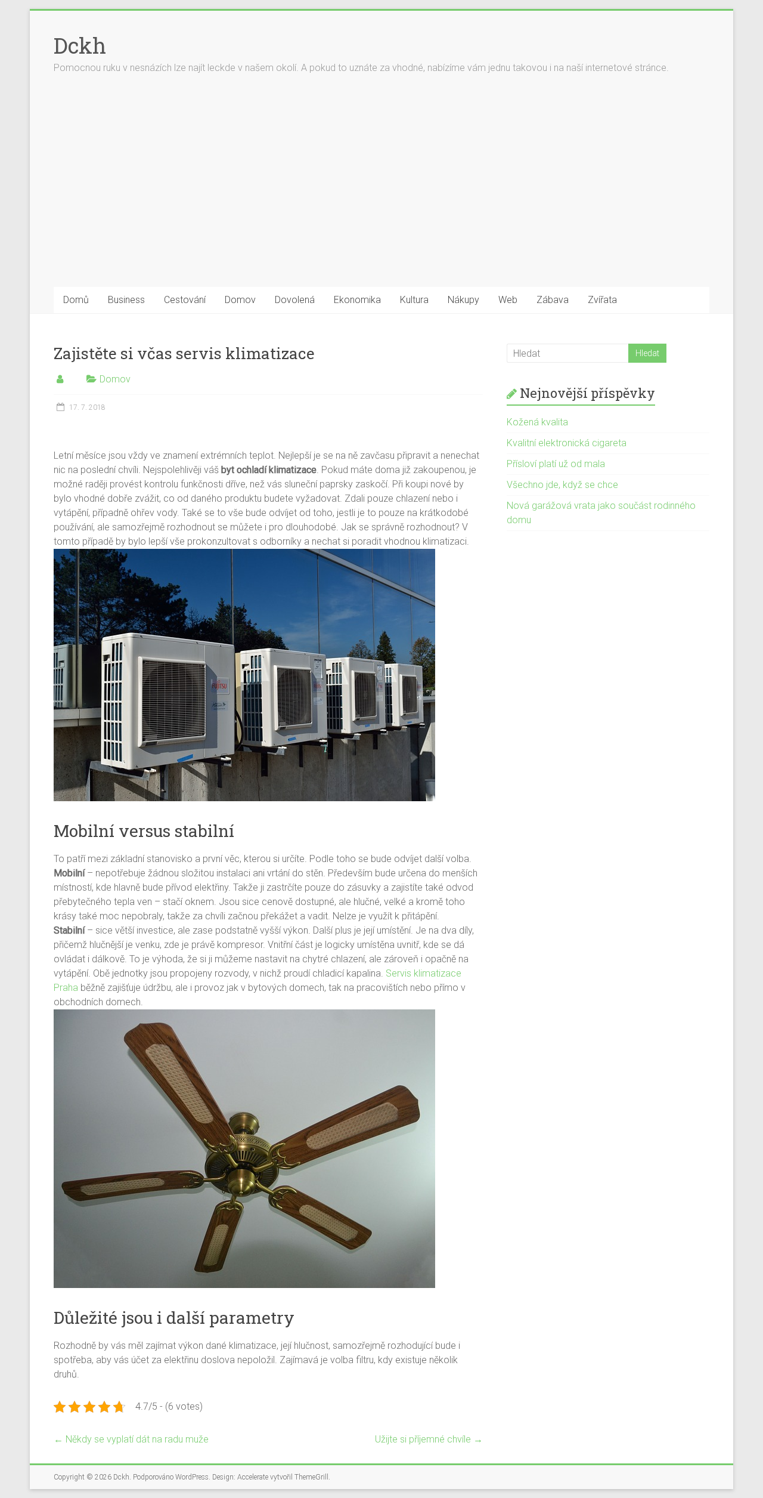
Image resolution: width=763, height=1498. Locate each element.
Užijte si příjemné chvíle (429, 1439)
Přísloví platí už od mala (556, 464)
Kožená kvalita (537, 422)
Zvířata (602, 299)
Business (126, 299)
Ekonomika (357, 299)
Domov (240, 299)
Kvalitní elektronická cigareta (566, 443)
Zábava (552, 299)
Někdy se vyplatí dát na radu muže (131, 1439)
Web (507, 299)
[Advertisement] (381, 197)
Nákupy (463, 299)
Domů (76, 299)
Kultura (414, 299)
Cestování (185, 299)
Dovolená (295, 299)
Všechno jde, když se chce (562, 484)
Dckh (80, 45)
